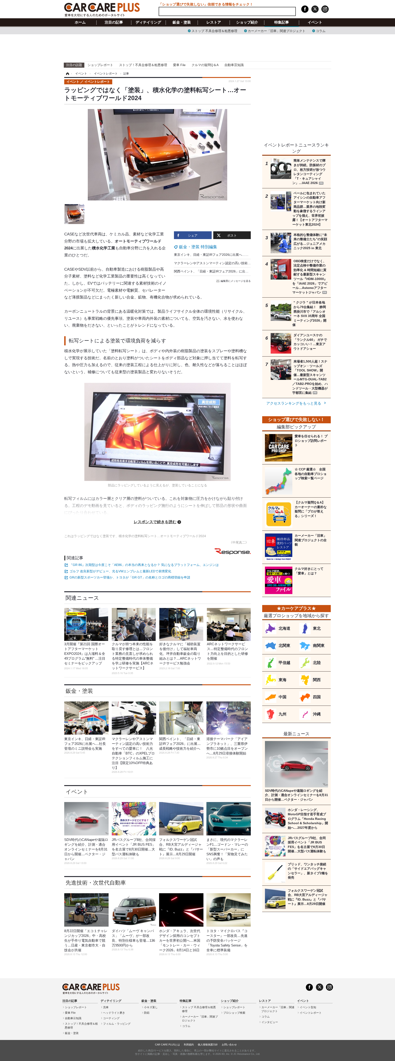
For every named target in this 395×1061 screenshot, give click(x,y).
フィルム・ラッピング (117, 1023)
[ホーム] (66, 73)
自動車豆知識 (234, 65)
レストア (213, 22)
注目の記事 (114, 22)
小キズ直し (151, 1007)
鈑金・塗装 (182, 22)
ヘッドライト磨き (114, 1012)
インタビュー (270, 1022)
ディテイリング (148, 22)
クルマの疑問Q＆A (205, 65)
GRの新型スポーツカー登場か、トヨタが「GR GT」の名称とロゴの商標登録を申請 (129, 577)
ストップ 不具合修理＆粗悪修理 (214, 30)
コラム (321, 30)
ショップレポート (100, 65)
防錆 (146, 1012)
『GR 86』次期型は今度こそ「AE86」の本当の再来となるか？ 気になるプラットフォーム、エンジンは (144, 565)
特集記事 (281, 22)
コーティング (111, 1018)
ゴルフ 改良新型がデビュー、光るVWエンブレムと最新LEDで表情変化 (120, 571)
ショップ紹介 (247, 22)
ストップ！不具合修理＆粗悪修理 (143, 65)
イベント (315, 22)
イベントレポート (311, 1012)
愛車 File (179, 65)
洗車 (106, 1007)
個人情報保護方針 (208, 1044)
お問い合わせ (229, 1044)
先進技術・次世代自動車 (96, 883)
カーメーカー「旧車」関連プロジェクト (276, 30)
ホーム (80, 22)
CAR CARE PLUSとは (167, 1044)
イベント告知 (308, 1007)
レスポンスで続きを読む (155, 522)
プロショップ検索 (234, 1012)
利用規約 (189, 1044)
